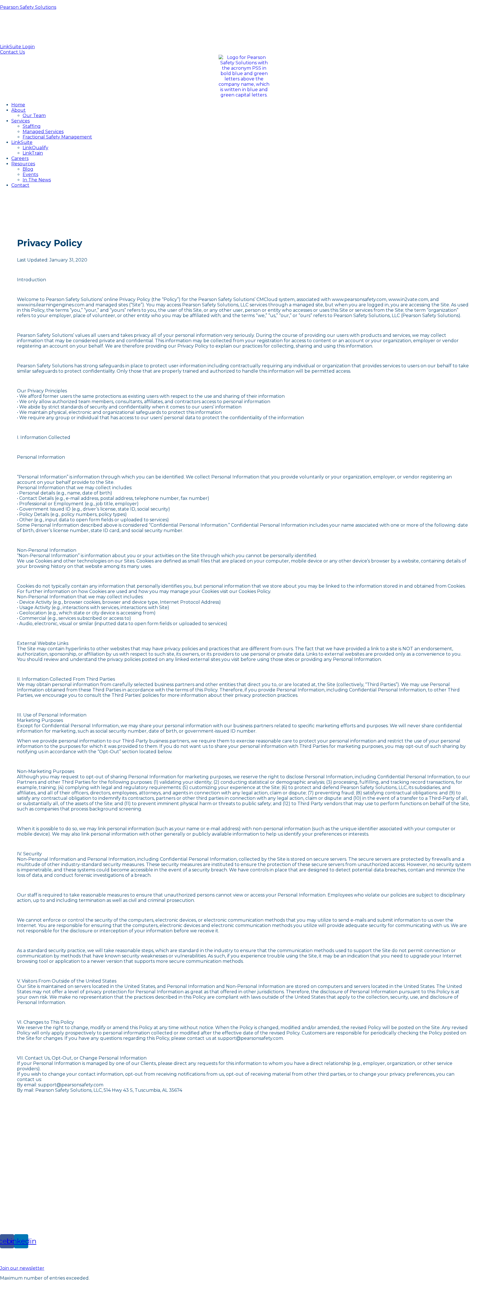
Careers (20, 158)
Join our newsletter (22, 1268)
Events (30, 174)
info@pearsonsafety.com (244, 27)
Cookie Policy (473, 1297)
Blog (28, 169)
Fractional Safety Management (57, 137)
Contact (20, 185)
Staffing (32, 126)
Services (20, 121)
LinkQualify (35, 147)
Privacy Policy (438, 1297)
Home (18, 104)
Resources (23, 163)
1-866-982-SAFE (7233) (27, 1142)
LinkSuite (21, 142)
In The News (37, 180)
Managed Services (43, 131)
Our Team (34, 115)
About (18, 110)
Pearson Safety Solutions (28, 7)
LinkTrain (33, 153)
